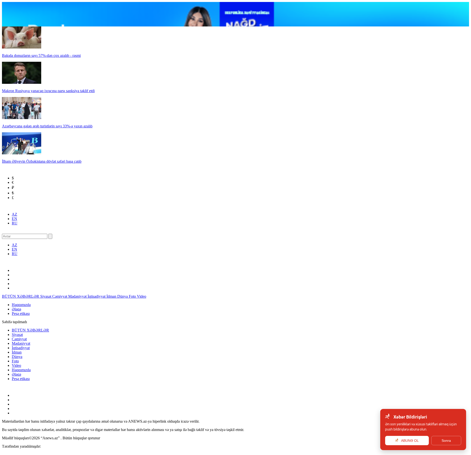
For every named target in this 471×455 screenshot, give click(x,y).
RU (14, 223)
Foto (133, 296)
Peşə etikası (21, 313)
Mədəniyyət (78, 296)
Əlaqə (16, 309)
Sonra (446, 441)
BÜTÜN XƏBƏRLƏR (21, 296)
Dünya (123, 296)
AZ (14, 214)
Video (141, 296)
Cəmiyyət (60, 296)
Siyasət (46, 296)
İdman (111, 296)
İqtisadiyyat (97, 296)
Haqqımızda (21, 305)
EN (14, 219)
